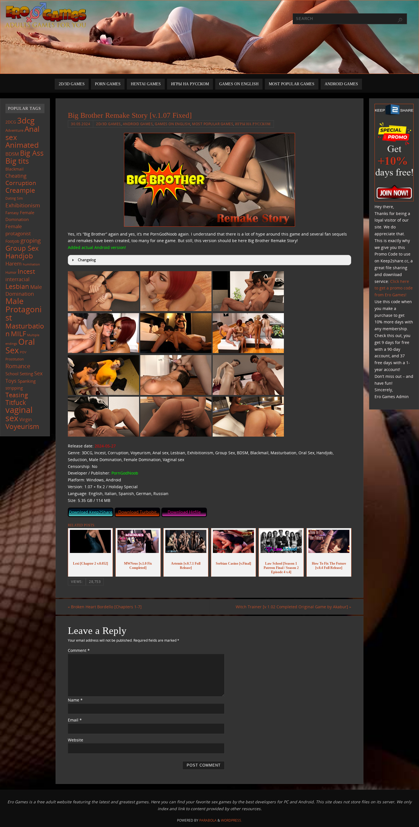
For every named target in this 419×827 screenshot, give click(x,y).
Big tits (17, 161)
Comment (79, 650)
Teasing (16, 395)
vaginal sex (18, 414)
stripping (14, 388)
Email (75, 720)
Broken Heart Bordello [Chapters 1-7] (105, 606)
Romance (17, 366)
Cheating (16, 175)
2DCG (10, 122)
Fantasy (12, 212)
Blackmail (14, 169)
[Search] (400, 20)
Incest (26, 271)
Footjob (12, 241)
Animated (22, 145)
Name (75, 700)
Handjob (19, 255)
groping (31, 240)
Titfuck (15, 402)
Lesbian (17, 286)
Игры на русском (253, 123)
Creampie (20, 190)
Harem (13, 263)
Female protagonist (18, 230)
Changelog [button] (87, 260)
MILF (18, 333)
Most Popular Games (212, 123)
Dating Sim (14, 198)
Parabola (208, 820)
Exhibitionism (22, 205)
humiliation (31, 264)
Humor (11, 272)
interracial (17, 279)
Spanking (27, 381)
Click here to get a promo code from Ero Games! (394, 288)
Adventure (14, 130)
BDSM (12, 154)
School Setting (19, 373)
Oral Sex (20, 346)
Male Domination (23, 290)
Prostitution (14, 359)
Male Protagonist (23, 309)
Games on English (172, 123)
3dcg (25, 120)
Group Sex (22, 248)
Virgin (25, 419)
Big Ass (32, 153)
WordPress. (231, 820)
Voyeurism (22, 426)
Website (75, 740)
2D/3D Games (108, 123)
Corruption (20, 183)
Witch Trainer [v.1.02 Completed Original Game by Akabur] (293, 606)
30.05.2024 (80, 123)
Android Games (138, 123)
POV (23, 352)
